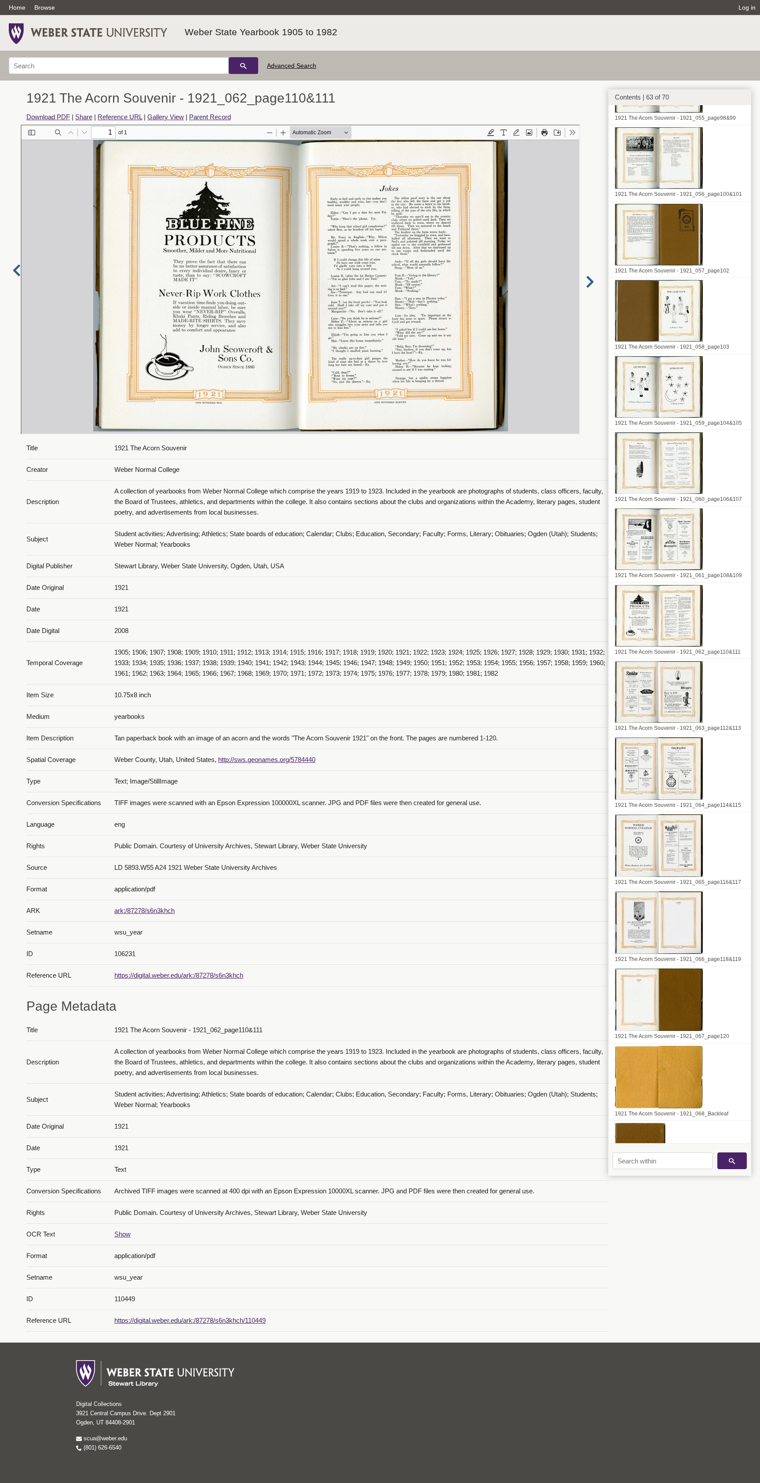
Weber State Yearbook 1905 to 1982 (261, 32)
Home (17, 7)
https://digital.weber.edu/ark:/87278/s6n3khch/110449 (190, 1320)
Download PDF (48, 117)
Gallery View (165, 117)
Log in (747, 7)
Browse (44, 7)
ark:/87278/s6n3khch (144, 910)
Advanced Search (291, 65)
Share (83, 117)
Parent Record (210, 117)
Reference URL (120, 117)
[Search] (243, 65)
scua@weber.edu (104, 1438)
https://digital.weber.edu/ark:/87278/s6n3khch (178, 975)
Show (122, 1234)
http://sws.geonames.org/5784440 (266, 759)
